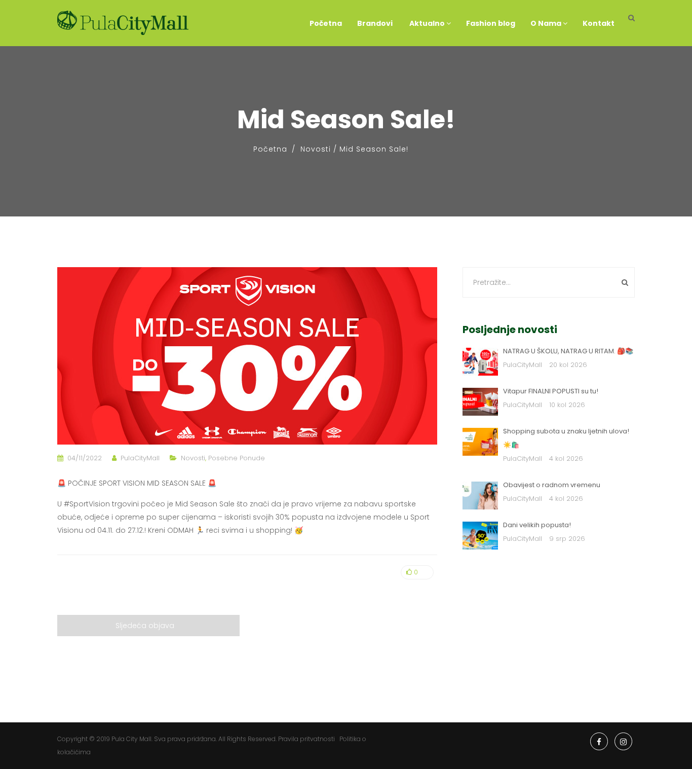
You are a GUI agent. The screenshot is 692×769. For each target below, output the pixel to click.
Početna (326, 23)
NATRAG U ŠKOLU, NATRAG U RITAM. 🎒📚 (568, 351)
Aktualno (427, 23)
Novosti (315, 149)
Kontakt (598, 23)
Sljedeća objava (145, 625)
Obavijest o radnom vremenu (551, 485)
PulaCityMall (140, 458)
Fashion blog (490, 23)
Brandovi (375, 23)
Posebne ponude (236, 458)
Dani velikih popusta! (537, 525)
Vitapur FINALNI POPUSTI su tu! (550, 391)
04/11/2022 (84, 458)
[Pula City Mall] (122, 23)
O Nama (546, 23)
